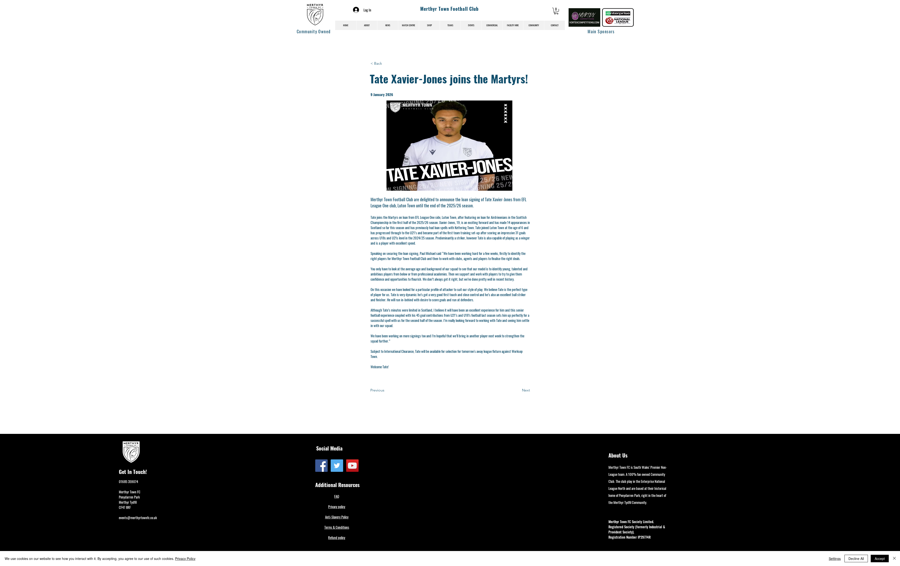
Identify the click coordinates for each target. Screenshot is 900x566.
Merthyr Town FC (129, 491)
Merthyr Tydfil (128, 502)
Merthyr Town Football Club (449, 8)
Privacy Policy (185, 558)
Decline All (856, 558)
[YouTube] (352, 465)
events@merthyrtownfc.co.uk (138, 517)
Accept (880, 558)
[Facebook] (321, 465)
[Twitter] (337, 465)
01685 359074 (128, 481)
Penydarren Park (129, 496)
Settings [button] (835, 558)
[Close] (894, 558)
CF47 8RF (125, 507)
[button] (556, 11)
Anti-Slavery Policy (337, 516)
